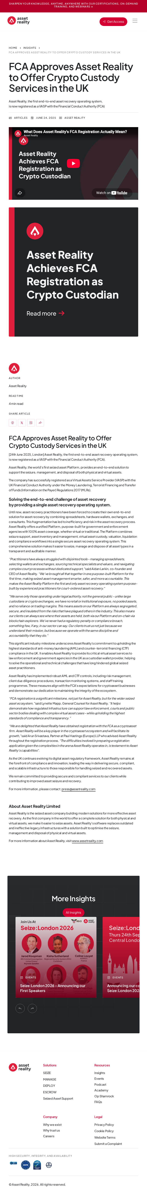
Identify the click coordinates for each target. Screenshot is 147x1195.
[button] (135, 21)
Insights (99, 1073)
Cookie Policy (104, 1131)
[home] (18, 20)
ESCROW (49, 1092)
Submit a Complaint (108, 1144)
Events (99, 1078)
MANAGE (49, 1079)
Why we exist (52, 1125)
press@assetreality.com (79, 789)
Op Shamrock (104, 1096)
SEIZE (47, 1073)
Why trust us (51, 1130)
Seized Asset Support (58, 1098)
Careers (48, 1136)
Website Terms (104, 1137)
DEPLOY (49, 1086)
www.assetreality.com (87, 841)
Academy (101, 1090)
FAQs (98, 1102)
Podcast (100, 1084)
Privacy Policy (104, 1125)
